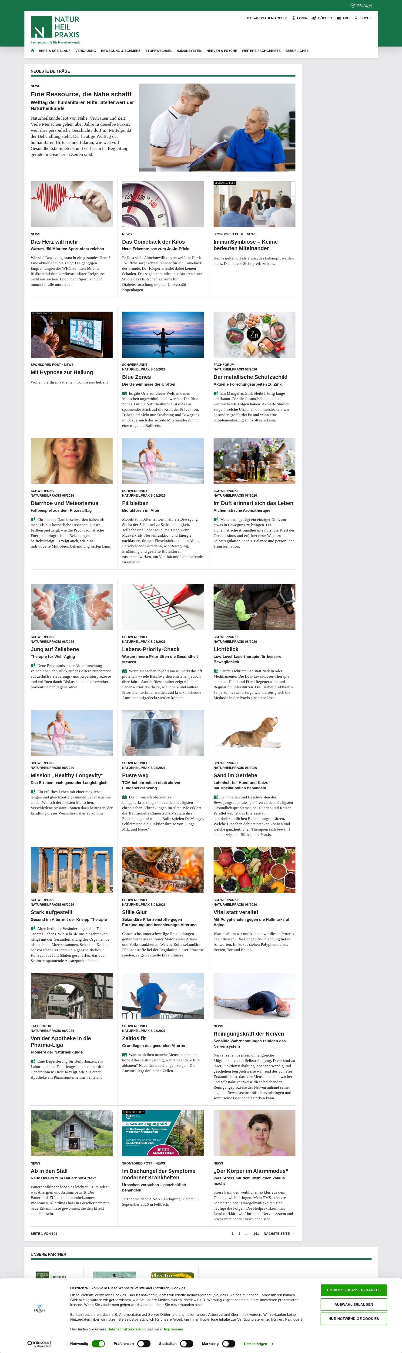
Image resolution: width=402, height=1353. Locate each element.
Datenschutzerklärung (127, 1329)
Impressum (173, 1329)
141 (256, 1233)
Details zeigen (255, 1344)
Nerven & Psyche (222, 51)
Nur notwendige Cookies (353, 1319)
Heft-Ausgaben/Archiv (266, 18)
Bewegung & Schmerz (121, 51)
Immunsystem (189, 51)
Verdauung (85, 51)
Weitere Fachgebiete (261, 51)
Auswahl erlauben (354, 1304)
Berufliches (296, 51)
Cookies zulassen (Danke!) (354, 1290)
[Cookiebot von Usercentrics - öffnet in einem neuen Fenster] (39, 1343)
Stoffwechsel (158, 51)
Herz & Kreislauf (54, 51)
